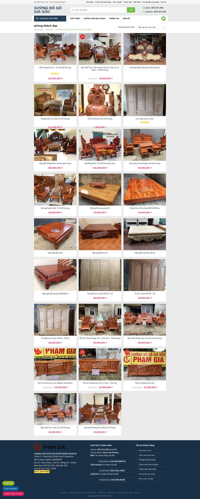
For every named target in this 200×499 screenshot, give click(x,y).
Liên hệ (163, 2)
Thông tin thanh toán (147, 460)
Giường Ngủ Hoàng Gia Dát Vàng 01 (145, 68)
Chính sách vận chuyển (148, 464)
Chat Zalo (8, 483)
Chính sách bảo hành (147, 469)
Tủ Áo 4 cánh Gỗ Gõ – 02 (144, 294)
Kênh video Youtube (146, 479)
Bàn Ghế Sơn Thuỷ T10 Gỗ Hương (55, 428)
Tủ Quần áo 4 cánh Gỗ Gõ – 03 (100, 294)
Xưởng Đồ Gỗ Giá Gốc (48, 10)
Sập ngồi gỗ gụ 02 (55, 253)
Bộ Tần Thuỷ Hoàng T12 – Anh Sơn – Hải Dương (100, 338)
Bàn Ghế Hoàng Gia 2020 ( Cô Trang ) (100, 428)
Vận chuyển (117, 2)
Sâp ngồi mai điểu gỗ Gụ (145, 253)
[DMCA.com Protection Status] (42, 472)
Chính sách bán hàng (103, 2)
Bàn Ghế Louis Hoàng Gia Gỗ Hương (144, 163)
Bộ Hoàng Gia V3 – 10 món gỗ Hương (55, 68)
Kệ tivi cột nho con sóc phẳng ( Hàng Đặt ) (55, 383)
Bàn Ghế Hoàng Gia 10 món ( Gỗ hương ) (145, 338)
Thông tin (114, 18)
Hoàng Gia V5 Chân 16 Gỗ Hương (55, 119)
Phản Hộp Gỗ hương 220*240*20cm (145, 208)
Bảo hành (137, 2)
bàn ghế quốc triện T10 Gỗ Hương (55, 208)
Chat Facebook (11, 488)
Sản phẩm (49, 30)
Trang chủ (38, 30)
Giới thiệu (89, 2)
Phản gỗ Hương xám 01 (100, 208)
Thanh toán (127, 2)
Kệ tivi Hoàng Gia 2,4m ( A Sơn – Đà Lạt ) (100, 383)
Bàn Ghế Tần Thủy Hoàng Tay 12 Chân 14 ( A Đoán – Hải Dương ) (100, 69)
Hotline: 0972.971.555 (13, 494)
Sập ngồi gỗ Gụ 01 (100, 253)
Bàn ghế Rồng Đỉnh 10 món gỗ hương (55, 163)
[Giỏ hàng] (163, 18)
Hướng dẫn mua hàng (150, 2)
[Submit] (131, 10)
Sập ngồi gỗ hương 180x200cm (55, 294)
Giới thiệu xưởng (145, 450)
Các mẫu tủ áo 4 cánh (145, 119)
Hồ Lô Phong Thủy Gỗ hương (100, 119)
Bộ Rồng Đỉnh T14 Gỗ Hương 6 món (100, 163)
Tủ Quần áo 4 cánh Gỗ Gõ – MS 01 (55, 338)
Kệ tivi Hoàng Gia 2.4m (144, 383)
